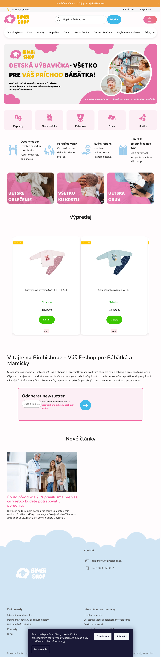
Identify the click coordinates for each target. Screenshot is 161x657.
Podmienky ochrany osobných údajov (28, 620)
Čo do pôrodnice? (93, 624)
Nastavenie (40, 649)
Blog (10, 634)
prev (9, 287)
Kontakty (12, 629)
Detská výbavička (93, 615)
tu (64, 641)
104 (46, 331)
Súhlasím (121, 636)
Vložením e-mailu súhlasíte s (58, 405)
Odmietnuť (103, 636)
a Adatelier (145, 653)
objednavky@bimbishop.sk (107, 561)
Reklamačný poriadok (19, 624)
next (151, 287)
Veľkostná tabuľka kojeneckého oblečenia (107, 620)
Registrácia (145, 9)
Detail (46, 319)
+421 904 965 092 (21, 9)
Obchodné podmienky (19, 615)
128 (113, 331)
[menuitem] (14, 32)
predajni (88, 3)
